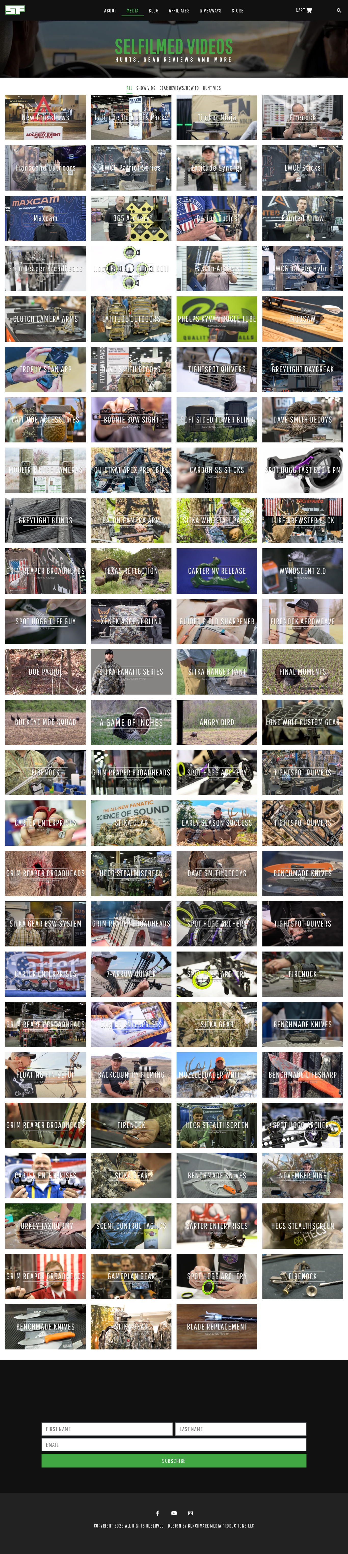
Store (238, 10)
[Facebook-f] (157, 1513)
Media (133, 10)
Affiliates (179, 10)
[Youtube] (174, 1513)
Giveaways (211, 10)
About (110, 10)
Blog (154, 10)
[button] (339, 10)
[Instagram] (190, 1513)
